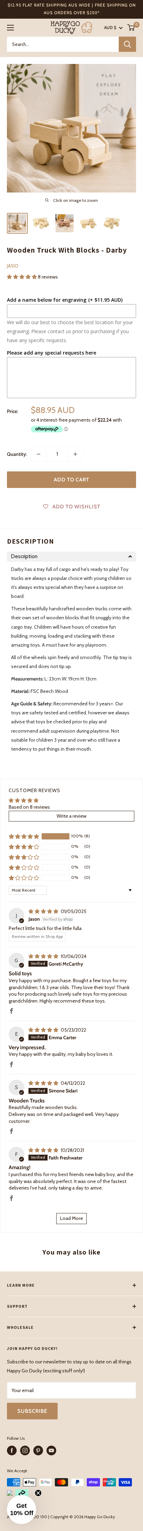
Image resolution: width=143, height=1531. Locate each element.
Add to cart (71, 480)
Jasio (12, 266)
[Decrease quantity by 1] (38, 454)
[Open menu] (10, 27)
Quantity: (17, 454)
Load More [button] (71, 1218)
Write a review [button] (71, 816)
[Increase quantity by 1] (75, 454)
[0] (131, 27)
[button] (22, 277)
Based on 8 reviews (29, 807)
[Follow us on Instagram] (25, 1450)
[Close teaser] (38, 1493)
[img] (43, 911)
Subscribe (32, 1411)
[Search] (127, 44)
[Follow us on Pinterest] (38, 1450)
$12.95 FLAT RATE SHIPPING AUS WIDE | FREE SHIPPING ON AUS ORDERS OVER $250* (72, 8)
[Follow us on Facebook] (12, 1450)
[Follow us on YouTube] (51, 1450)
